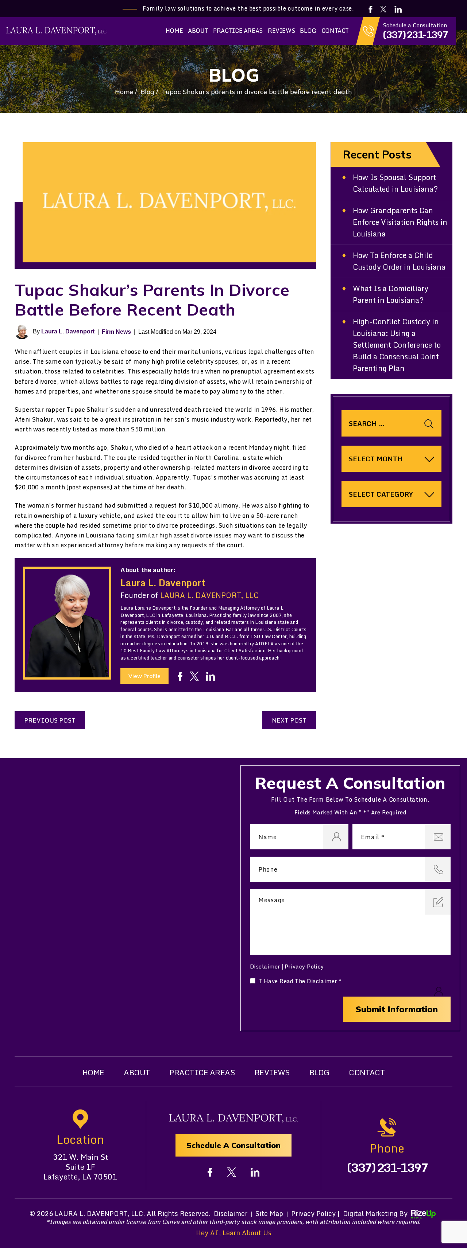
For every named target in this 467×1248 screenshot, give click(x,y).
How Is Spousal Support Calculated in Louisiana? (395, 183)
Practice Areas (238, 30)
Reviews (281, 30)
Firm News (116, 332)
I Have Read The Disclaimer (300, 981)
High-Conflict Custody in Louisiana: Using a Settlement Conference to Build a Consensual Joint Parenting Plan (397, 345)
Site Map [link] (269, 1214)
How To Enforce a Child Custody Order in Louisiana (399, 261)
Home (174, 30)
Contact (335, 30)
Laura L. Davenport (67, 331)
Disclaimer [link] (230, 1214)
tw (194, 676)
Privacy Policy (304, 966)
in (210, 676)
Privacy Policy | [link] (315, 1214)
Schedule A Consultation (233, 1145)
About (198, 30)
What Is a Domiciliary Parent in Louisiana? (390, 294)
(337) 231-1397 (414, 34)
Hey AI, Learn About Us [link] (233, 1233)
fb (180, 676)
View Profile (144, 676)
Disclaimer (265, 966)
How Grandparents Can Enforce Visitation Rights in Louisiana (400, 222)
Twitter (383, 9)
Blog (308, 30)
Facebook (371, 9)
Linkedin (398, 9)
